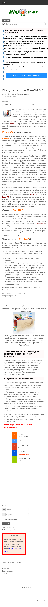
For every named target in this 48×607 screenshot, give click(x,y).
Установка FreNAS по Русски (32, 233)
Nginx (26, 436)
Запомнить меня (10, 519)
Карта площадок (7, 571)
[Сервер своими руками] (24, 12)
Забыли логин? (8, 528)
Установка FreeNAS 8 (10, 235)
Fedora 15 (22, 441)
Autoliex (4, 574)
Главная (11, 562)
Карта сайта (6, 568)
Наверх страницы (40, 600)
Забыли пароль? (8, 530)
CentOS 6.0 (22, 452)
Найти (6, 20)
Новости (20, 562)
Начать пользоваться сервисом (26, 76)
